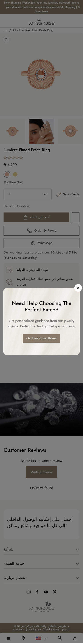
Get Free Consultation (41, 338)
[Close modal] (78, 288)
